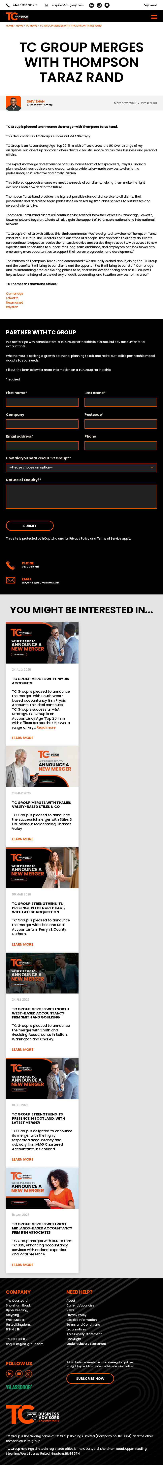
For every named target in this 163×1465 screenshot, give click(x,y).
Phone (90, 436)
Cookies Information (81, 1320)
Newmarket (14, 302)
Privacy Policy (79, 538)
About (70, 1301)
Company (15, 414)
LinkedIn (91, 5)
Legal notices (76, 1329)
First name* (16, 393)
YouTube (107, 5)
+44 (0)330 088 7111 (25, 5)
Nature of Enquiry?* (23, 480)
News (19, 26)
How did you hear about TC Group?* (38, 458)
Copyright (74, 1339)
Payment (150, 5)
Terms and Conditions (83, 1324)
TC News (31, 26)
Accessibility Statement (84, 1334)
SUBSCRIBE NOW (90, 1378)
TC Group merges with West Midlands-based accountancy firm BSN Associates (42, 1220)
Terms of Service (109, 538)
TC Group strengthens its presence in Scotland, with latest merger (42, 1113)
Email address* (20, 436)
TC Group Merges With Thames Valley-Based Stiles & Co (42, 796)
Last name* (95, 393)
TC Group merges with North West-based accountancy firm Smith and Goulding (42, 1005)
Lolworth (12, 298)
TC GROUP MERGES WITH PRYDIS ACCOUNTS (42, 684)
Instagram (99, 5)
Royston (12, 307)
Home (10, 26)
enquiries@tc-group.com (67, 5)
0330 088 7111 (30, 567)
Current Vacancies (80, 1305)
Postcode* (94, 414)
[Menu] (154, 16)
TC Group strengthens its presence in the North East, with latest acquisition (42, 900)
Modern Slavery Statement (86, 1344)
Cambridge (14, 293)
